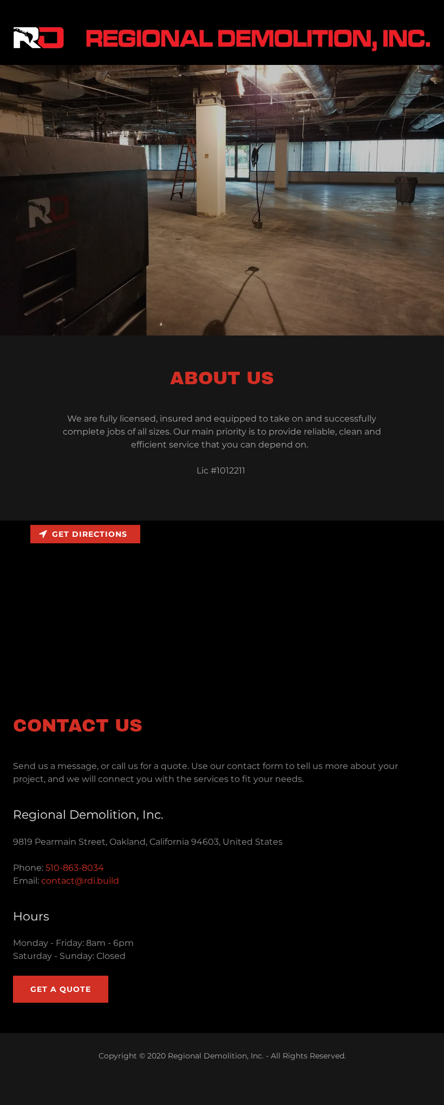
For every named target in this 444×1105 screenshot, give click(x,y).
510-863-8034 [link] (74, 868)
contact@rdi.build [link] (80, 881)
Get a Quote (60, 989)
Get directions (89, 534)
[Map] (222, 602)
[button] (222, 39)
